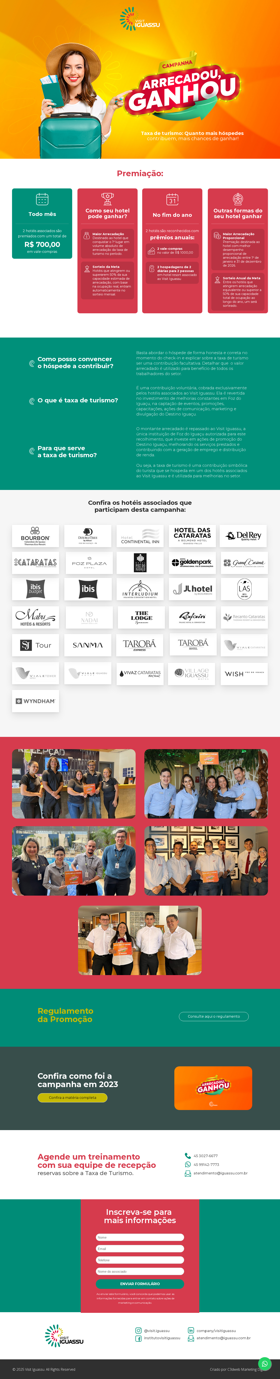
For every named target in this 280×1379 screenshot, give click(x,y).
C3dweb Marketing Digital (247, 1369)
